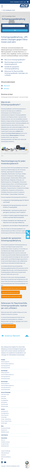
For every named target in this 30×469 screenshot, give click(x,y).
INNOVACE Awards (5, 432)
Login (24, 1)
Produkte (3, 359)
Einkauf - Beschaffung (6, 419)
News (2, 426)
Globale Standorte (5, 445)
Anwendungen (4, 370)
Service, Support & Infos (6, 421)
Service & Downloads (5, 392)
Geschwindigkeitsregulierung (7, 363)
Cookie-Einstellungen (5, 450)
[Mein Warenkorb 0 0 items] (27, 2)
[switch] (27, 467)
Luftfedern (18, 131)
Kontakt (21, 1)
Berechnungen (4, 381)
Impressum (3, 454)
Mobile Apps (3, 398)
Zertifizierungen (4, 404)
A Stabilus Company (5, 442)
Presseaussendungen (5, 428)
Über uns (3, 440)
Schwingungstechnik (5, 365)
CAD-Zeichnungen (5, 394)
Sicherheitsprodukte (5, 367)
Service (12, 1)
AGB (2, 458)
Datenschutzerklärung (5, 456)
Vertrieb (3, 409)
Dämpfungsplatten (14, 135)
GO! (15, 30)
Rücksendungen (4, 406)
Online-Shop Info (4, 415)
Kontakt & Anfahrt (5, 444)
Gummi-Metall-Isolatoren (14, 133)
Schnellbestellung (5, 413)
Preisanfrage (3, 417)
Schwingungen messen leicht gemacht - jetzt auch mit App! (14, 97)
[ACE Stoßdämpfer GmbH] (24, 6)
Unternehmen (4, 438)
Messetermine (4, 430)
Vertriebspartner (4, 411)
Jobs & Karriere (4, 435)
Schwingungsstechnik (6, 387)
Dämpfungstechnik (5, 361)
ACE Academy (4, 402)
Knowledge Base (4, 400)
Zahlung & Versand (5, 452)
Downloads (16, 1)
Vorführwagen (4, 423)
